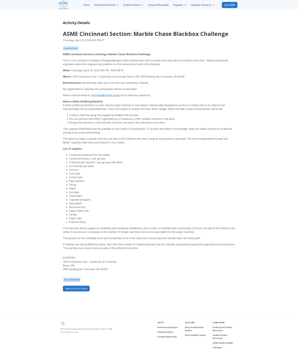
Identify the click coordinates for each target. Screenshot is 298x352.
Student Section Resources (220, 337)
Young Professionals (167, 336)
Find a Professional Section (194, 329)
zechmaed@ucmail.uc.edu (105, 95)
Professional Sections (167, 327)
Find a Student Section (195, 335)
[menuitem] (86, 4)
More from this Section (76, 288)
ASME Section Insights (223, 342)
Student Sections (165, 332)
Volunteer (217, 347)
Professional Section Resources (222, 329)
